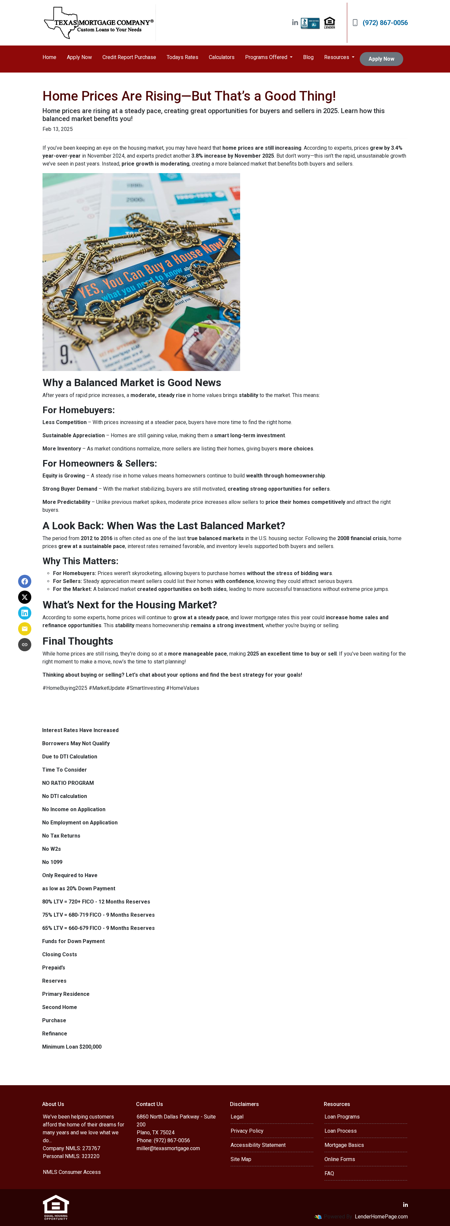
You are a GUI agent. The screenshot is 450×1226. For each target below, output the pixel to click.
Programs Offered (267, 57)
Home (49, 57)
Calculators (222, 57)
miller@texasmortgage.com (168, 1148)
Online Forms (339, 1159)
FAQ (329, 1173)
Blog (308, 57)
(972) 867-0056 (385, 23)
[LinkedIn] (295, 23)
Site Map (241, 1159)
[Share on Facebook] (24, 581)
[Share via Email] (24, 628)
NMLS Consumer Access (72, 1172)
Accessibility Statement (258, 1145)
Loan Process (340, 1131)
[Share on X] (24, 597)
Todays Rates (182, 57)
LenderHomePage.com (381, 1216)
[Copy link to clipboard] (24, 644)
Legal (237, 1117)
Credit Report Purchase (129, 57)
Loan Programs (342, 1117)
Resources (337, 57)
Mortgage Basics (344, 1145)
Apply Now (79, 57)
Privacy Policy (247, 1131)
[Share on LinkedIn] (24, 613)
